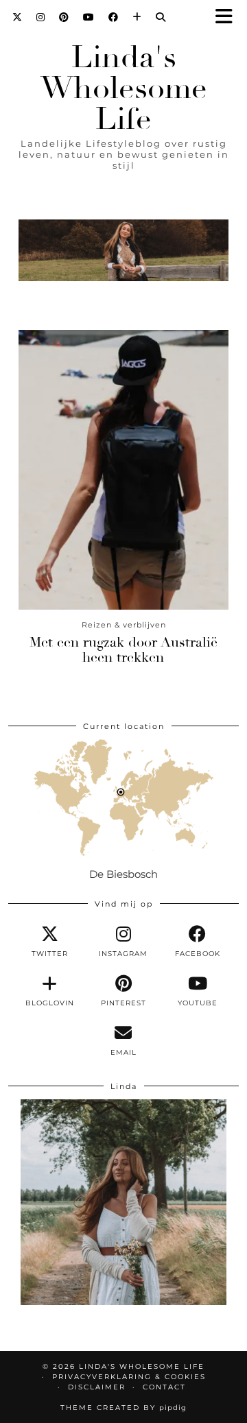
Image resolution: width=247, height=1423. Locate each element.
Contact (164, 1387)
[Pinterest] (64, 17)
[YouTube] (89, 17)
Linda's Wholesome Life (123, 88)
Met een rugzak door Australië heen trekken (123, 650)
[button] (228, 17)
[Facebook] (113, 17)
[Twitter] (17, 17)
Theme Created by (123, 1407)
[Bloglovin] (137, 17)
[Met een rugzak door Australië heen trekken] (123, 470)
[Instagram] (40, 17)
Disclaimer (97, 1387)
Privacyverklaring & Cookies (129, 1376)
